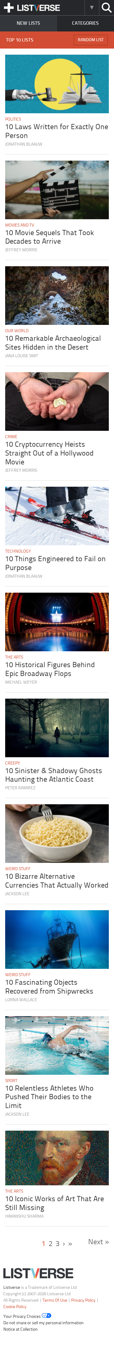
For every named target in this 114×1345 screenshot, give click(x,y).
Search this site (106, 7)
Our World (17, 331)
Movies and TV (19, 225)
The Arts (14, 657)
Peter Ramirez (20, 788)
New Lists (28, 23)
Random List (91, 40)
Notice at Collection (20, 1329)
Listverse (11, 1287)
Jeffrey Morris (21, 250)
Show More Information (92, 7)
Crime (11, 437)
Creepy (12, 763)
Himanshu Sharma (24, 1216)
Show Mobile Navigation (9, 7)
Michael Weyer (21, 682)
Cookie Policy (14, 1307)
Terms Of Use (55, 1300)
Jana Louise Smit (21, 356)
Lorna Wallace (21, 1000)
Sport (11, 1081)
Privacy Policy (83, 1300)
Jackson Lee (17, 894)
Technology (18, 551)
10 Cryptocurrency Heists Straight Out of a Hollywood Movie (49, 453)
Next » (98, 1242)
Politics (13, 119)
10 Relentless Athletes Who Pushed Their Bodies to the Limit (49, 1097)
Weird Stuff (18, 869)
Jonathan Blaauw (24, 144)
